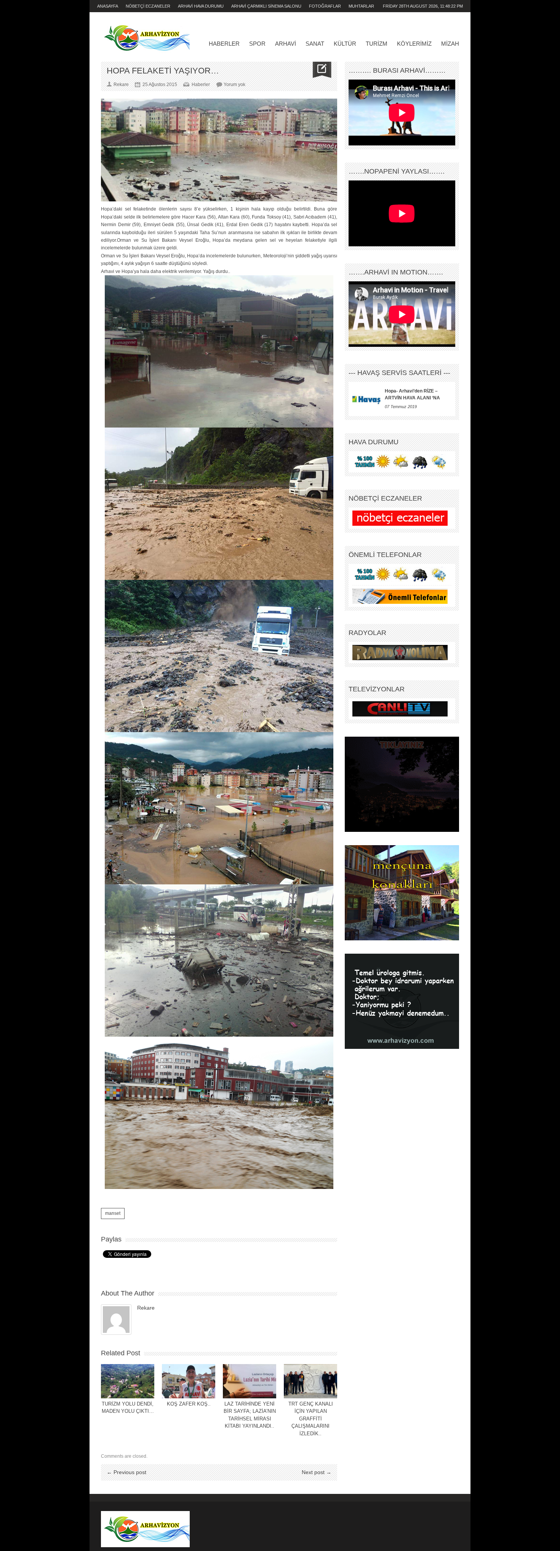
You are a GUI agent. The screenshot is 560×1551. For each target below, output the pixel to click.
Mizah (450, 43)
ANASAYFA (107, 6)
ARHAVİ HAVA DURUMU (201, 6)
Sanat (315, 43)
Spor (257, 43)
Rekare (146, 1308)
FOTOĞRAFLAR (325, 6)
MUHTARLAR (361, 6)
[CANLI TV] (400, 709)
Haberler (224, 43)
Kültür (345, 43)
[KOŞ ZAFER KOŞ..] (188, 1381)
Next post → (316, 1472)
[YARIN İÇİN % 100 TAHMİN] (400, 461)
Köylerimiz (414, 43)
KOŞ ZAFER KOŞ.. (189, 1404)
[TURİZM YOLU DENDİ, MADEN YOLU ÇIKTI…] (127, 1381)
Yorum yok (234, 84)
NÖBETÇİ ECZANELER (148, 6)
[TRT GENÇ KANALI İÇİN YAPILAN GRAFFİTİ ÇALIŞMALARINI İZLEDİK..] (310, 1381)
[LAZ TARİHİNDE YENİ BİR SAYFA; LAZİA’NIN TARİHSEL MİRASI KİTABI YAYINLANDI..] (249, 1381)
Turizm (376, 43)
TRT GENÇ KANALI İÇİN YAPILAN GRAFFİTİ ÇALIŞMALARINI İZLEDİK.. (310, 1418)
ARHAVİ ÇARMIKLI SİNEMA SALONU (266, 6)
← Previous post (126, 1472)
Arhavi (285, 43)
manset (112, 1213)
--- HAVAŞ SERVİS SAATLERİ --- (399, 373)
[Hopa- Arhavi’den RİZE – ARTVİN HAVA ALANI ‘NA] (366, 399)
